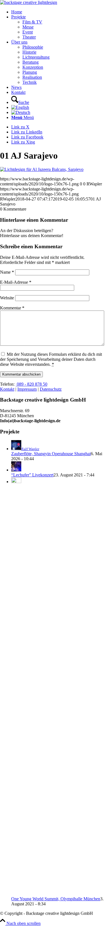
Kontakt (7, 389)
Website (7, 297)
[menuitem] (58, 12)
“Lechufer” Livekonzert (32, 474)
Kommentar (12, 308)
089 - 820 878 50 (31, 384)
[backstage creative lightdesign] (28, 2)
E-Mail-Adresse (15, 282)
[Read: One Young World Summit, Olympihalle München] (16, 481)
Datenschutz (51, 389)
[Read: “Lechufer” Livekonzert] (16, 469)
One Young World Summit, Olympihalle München (55, 898)
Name (7, 272)
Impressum (27, 389)
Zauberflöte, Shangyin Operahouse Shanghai (51, 453)
